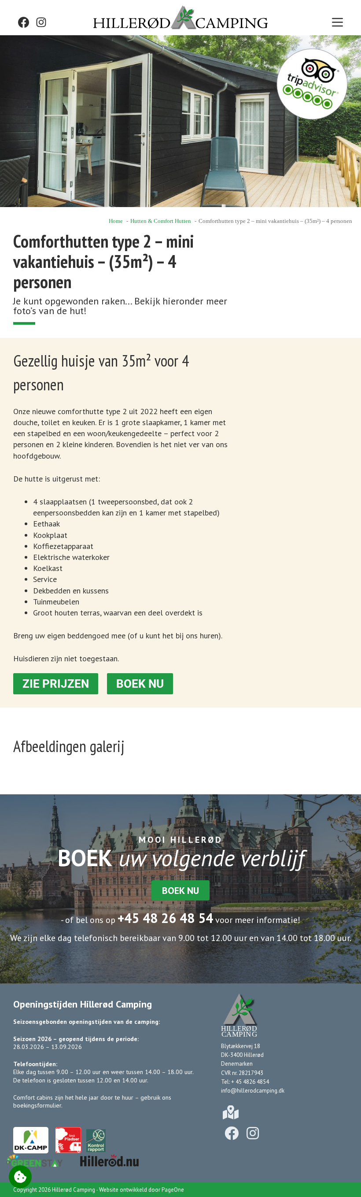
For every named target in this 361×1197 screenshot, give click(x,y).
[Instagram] (41, 22)
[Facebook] (23, 22)
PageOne (173, 1189)
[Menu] (337, 22)
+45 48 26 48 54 (165, 917)
